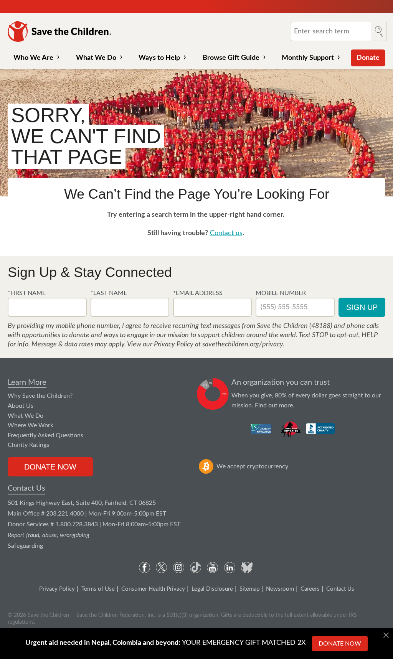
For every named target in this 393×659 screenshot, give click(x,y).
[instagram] (178, 567)
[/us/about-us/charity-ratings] (261, 429)
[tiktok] (195, 567)
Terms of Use (98, 589)
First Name (28, 293)
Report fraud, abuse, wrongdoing (48, 535)
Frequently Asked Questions (45, 435)
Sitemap (249, 589)
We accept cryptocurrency (252, 466)
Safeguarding (25, 546)
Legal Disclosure (212, 589)
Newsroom (280, 589)
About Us (20, 406)
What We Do (96, 57)
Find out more (274, 405)
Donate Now (50, 467)
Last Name (110, 293)
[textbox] (47, 307)
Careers (310, 589)
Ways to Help (159, 57)
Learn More (27, 382)
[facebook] (144, 567)
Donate (368, 57)
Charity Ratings (28, 445)
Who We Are (33, 57)
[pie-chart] (212, 394)
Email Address (199, 293)
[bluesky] (246, 567)
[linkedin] (229, 567)
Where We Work (30, 425)
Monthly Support (308, 57)
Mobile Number (281, 293)
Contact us (226, 233)
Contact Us (26, 488)
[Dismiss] (386, 635)
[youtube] (212, 567)
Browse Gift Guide (231, 57)
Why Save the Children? (40, 396)
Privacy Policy (57, 589)
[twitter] (161, 567)
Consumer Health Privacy (153, 589)
